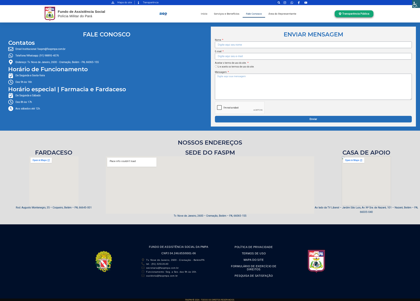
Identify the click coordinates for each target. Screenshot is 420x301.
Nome (218, 40)
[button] (278, 2)
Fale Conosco (254, 13)
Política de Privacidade (254, 247)
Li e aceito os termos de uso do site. (236, 66)
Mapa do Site (254, 259)
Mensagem (221, 72)
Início (204, 13)
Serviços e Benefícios (226, 13)
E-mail (218, 51)
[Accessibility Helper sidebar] (416, 4)
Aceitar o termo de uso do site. (231, 63)
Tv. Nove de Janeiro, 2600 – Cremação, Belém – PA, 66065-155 (210, 215)
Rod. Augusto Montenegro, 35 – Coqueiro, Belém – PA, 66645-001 (54, 207)
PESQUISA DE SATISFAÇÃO (254, 275)
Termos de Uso (254, 253)
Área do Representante (282, 13)
